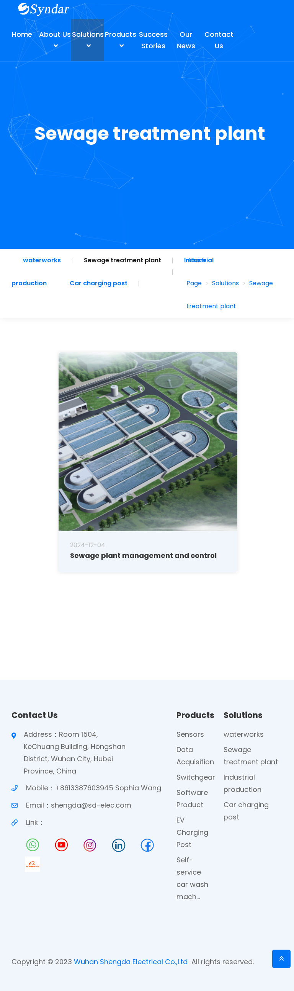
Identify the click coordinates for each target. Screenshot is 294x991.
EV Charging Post (192, 832)
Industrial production (242, 783)
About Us (55, 34)
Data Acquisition (195, 756)
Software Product (192, 798)
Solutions (88, 34)
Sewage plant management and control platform (143, 555)
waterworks (42, 260)
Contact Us (219, 40)
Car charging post (98, 283)
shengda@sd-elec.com (91, 805)
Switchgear (195, 777)
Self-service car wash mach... (192, 878)
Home (22, 34)
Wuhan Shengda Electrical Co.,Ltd (131, 961)
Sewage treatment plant (122, 260)
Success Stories (153, 40)
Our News (186, 40)
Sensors (190, 734)
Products (120, 34)
